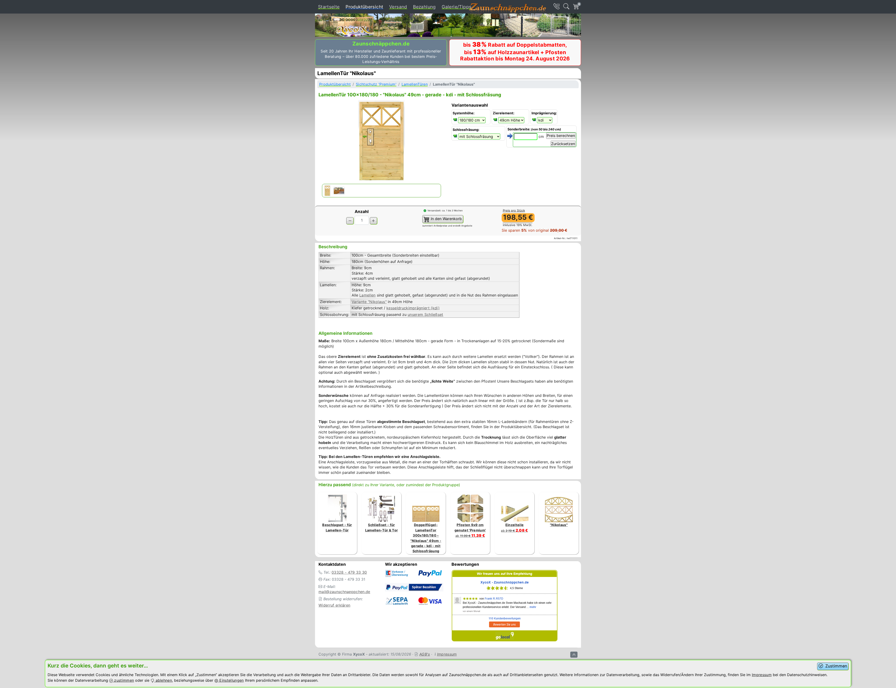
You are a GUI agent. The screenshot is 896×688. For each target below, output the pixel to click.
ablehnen (163, 680)
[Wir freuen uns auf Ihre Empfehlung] (505, 606)
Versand (398, 7)
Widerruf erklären (334, 605)
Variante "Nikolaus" (369, 301)
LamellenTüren (415, 84)
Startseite (329, 7)
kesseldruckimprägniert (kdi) (413, 308)
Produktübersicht (365, 7)
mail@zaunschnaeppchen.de (344, 591)
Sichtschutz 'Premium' (376, 84)
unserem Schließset (425, 314)
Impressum (447, 654)
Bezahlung (424, 7)
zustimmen (123, 680)
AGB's (424, 654)
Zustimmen (835, 666)
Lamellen (367, 295)
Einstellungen (231, 680)
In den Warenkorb (446, 218)
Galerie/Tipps (456, 7)
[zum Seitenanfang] (574, 655)
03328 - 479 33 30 (349, 572)
